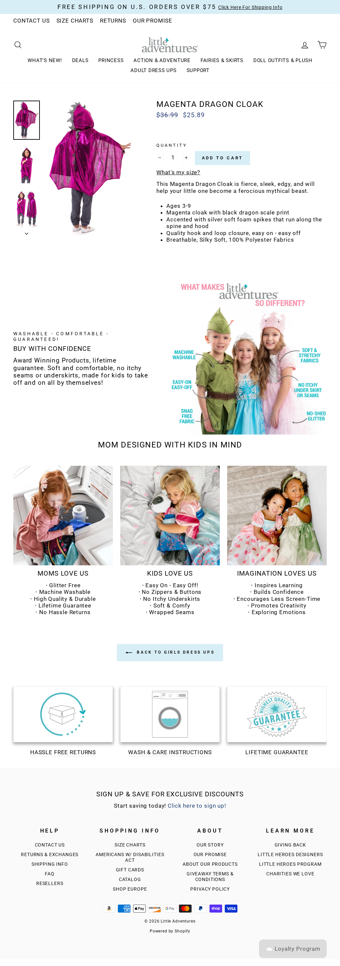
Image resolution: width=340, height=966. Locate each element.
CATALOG (130, 879)
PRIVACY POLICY (210, 889)
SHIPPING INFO (50, 864)
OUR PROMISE (152, 20)
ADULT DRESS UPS (153, 70)
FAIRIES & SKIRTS (222, 60)
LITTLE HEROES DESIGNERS (290, 854)
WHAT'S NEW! (45, 60)
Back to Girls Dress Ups (174, 652)
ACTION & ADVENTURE (162, 60)
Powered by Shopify (170, 931)
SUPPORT (198, 70)
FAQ (49, 874)
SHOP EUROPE (130, 889)
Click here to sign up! (197, 805)
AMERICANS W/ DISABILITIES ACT (130, 857)
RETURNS (113, 20)
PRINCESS (111, 60)
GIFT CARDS (130, 870)
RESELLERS (49, 883)
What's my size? (178, 172)
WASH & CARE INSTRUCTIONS (170, 752)
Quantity (171, 145)
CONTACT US (31, 20)
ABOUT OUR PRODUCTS (210, 864)
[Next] (26, 231)
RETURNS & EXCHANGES (49, 854)
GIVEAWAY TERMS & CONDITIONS (210, 876)
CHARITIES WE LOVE (290, 874)
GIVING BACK (290, 845)
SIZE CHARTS (74, 20)
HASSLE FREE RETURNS (63, 752)
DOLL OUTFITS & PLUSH (282, 60)
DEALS (80, 60)
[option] (89, 168)
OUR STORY (210, 845)
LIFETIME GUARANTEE (276, 752)
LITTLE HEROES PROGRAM (290, 864)
